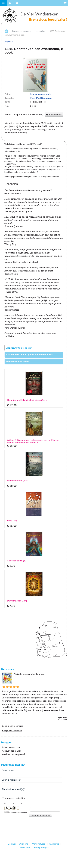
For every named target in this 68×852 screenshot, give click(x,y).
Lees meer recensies (12, 726)
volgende (10, 42)
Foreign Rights (41, 847)
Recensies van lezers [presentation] (17, 361)
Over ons (23, 844)
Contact (11, 844)
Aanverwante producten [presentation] (19, 348)
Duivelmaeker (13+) (17, 601)
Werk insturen (39, 844)
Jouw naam (8, 770)
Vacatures (54, 844)
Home (6, 31)
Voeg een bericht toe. (15, 798)
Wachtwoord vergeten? (13, 754)
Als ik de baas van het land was (29, 674)
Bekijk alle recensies (12, 730)
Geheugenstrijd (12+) (17, 561)
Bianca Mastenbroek (40, 94)
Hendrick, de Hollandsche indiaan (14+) (27, 400)
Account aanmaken (11, 751)
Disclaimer (25, 847)
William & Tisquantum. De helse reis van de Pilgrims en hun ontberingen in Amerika (33, 441)
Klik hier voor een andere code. (15, 812)
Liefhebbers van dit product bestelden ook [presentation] (29, 354)
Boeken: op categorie (21, 31)
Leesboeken (40, 31)
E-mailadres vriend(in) (13, 789)
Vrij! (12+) (12, 520)
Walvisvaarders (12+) (17, 480)
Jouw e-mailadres (11, 780)
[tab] (33, 348)
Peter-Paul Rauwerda (41, 98)
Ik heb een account (11, 747)
